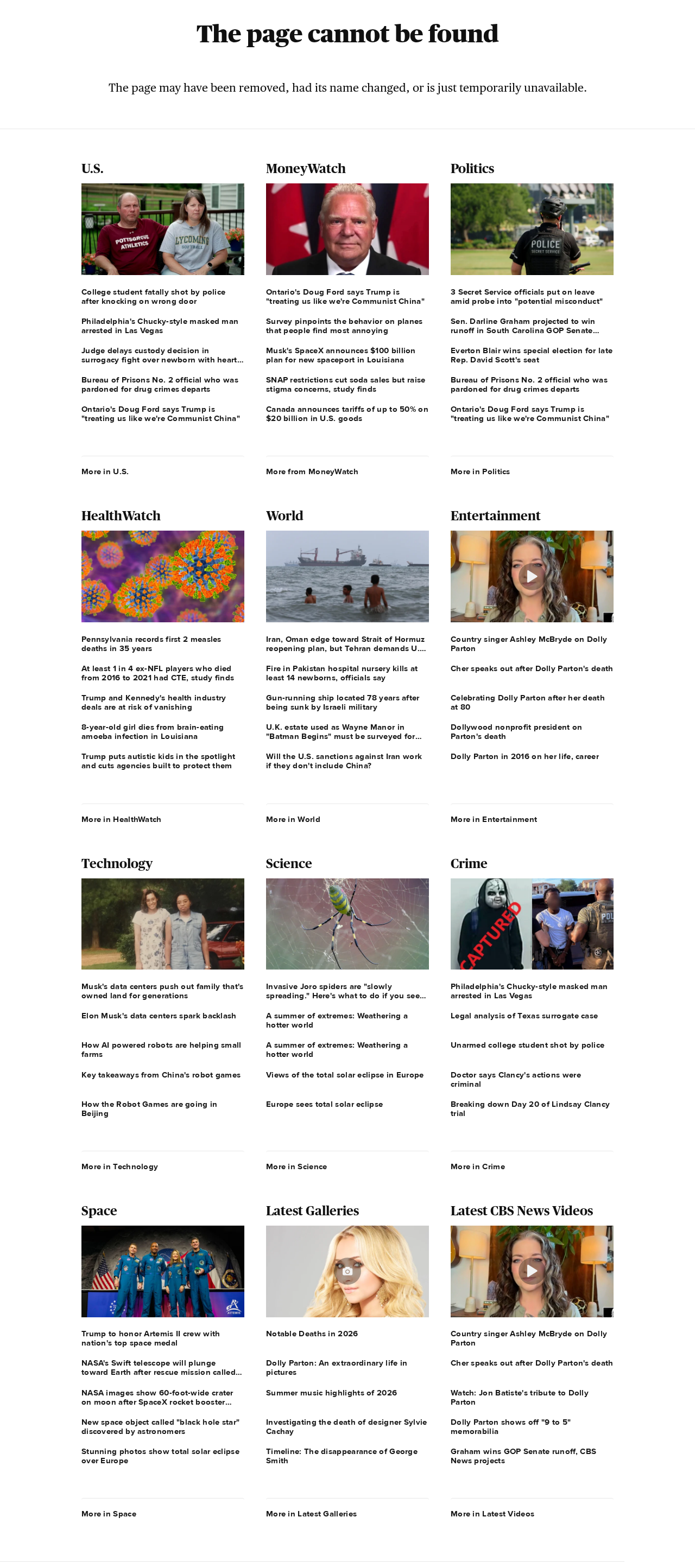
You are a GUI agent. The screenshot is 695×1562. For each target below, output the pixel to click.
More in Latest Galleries (311, 1514)
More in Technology (119, 1166)
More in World (293, 819)
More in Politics (480, 471)
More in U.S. (105, 471)
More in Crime (478, 1166)
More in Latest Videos (492, 1514)
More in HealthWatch (121, 819)
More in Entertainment (494, 819)
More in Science (296, 1166)
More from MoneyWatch (312, 471)
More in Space (108, 1514)
